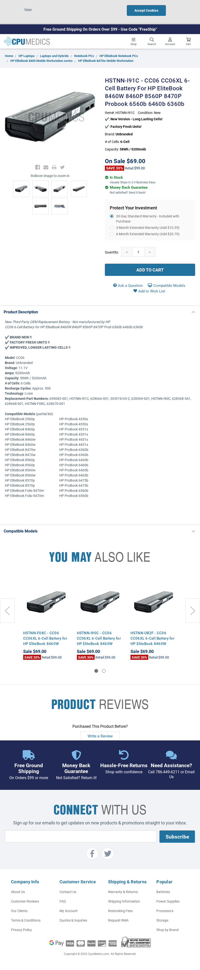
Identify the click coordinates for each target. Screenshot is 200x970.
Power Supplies (168, 901)
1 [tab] (96, 671)
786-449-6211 (168, 771)
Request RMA (118, 920)
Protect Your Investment (133, 208)
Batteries (163, 891)
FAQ (63, 901)
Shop (133, 44)
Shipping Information (124, 901)
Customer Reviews (25, 901)
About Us (18, 891)
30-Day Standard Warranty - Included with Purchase (147, 219)
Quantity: (112, 252)
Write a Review (100, 735)
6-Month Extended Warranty (148, 234)
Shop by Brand (167, 929)
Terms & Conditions (25, 920)
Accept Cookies (146, 10)
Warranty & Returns (123, 891)
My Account (69, 910)
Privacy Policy (21, 929)
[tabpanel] (46, 618)
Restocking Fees (120, 910)
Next (192, 610)
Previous (7, 610)
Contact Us (68, 891)
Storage (162, 920)
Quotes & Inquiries (73, 920)
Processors (164, 910)
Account (170, 44)
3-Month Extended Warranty (148, 227)
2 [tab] (104, 671)
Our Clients (19, 910)
